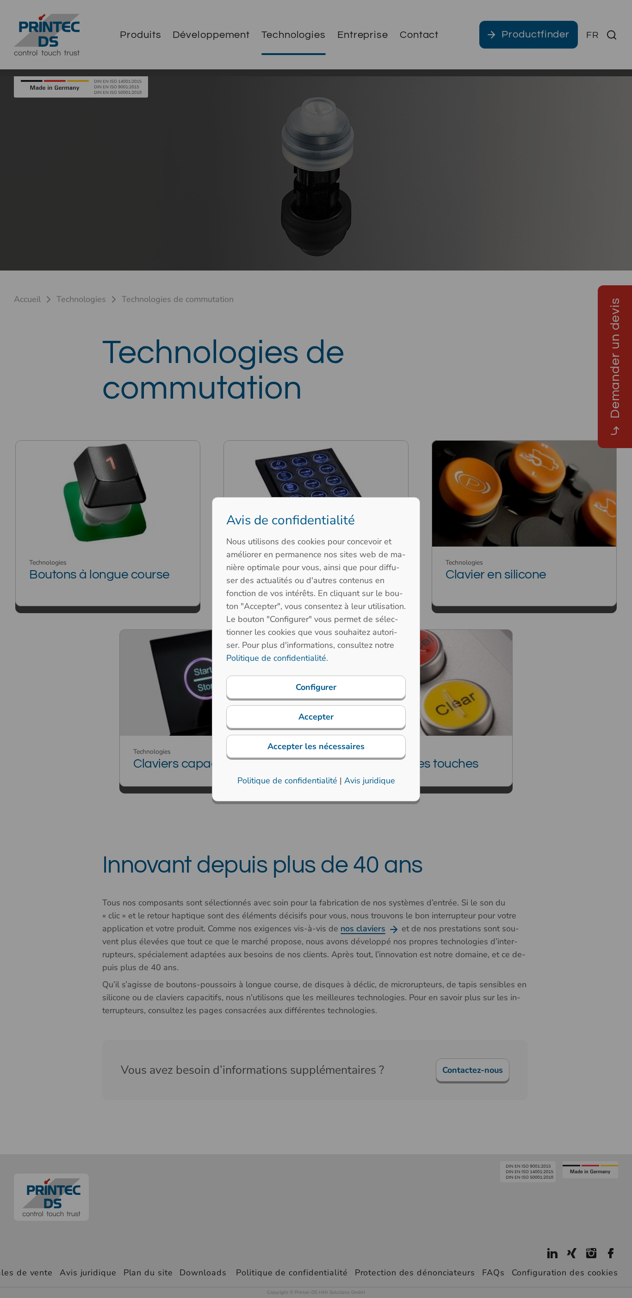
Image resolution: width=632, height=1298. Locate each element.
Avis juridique (369, 780)
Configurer (316, 687)
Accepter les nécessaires (316, 746)
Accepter (316, 716)
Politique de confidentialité (276, 658)
